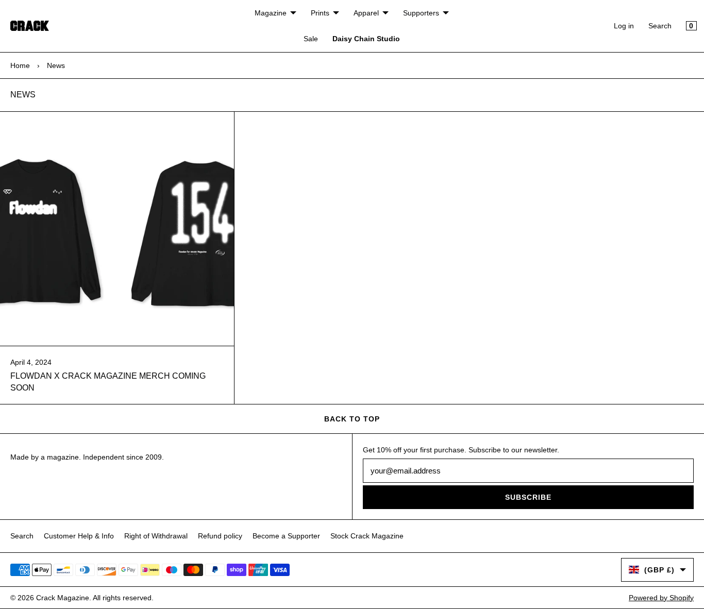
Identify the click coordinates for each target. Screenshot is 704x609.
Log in (624, 26)
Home (20, 65)
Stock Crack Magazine (367, 536)
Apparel (366, 13)
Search (660, 26)
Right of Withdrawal (156, 536)
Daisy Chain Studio (366, 39)
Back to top (352, 419)
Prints (320, 13)
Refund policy (220, 536)
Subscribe (528, 497)
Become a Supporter (286, 536)
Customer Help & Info (79, 536)
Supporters (421, 13)
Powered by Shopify (661, 598)
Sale (311, 39)
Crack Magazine (62, 598)
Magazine (271, 13)
